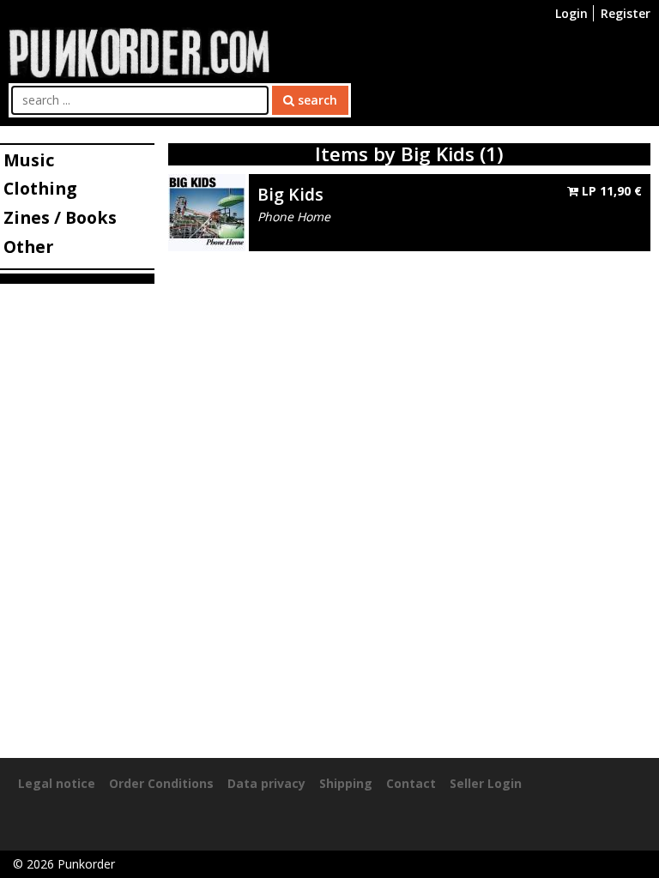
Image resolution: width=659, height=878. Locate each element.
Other (28, 246)
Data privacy (266, 783)
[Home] (139, 51)
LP (610, 191)
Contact (411, 783)
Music (28, 159)
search (315, 100)
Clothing (39, 188)
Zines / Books (60, 217)
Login (571, 13)
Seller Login (486, 783)
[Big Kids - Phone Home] (206, 211)
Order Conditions (161, 783)
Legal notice (56, 783)
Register (625, 13)
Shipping (345, 783)
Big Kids (290, 194)
